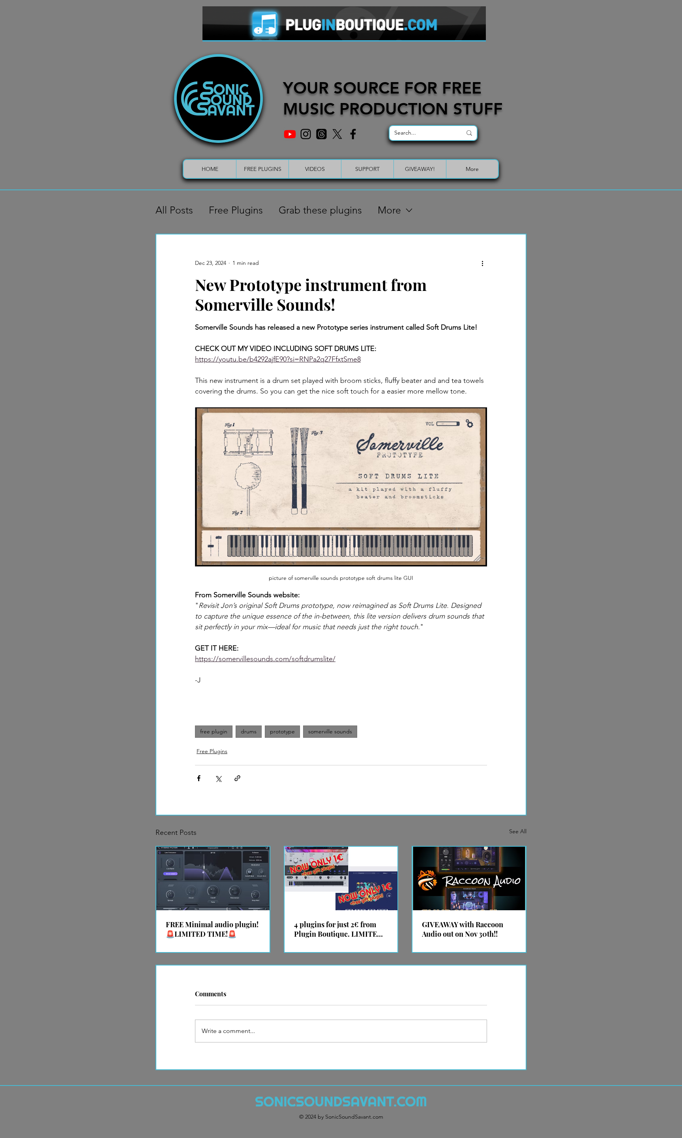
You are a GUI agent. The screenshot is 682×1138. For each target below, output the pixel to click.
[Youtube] (290, 134)
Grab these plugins (320, 210)
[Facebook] (353, 134)
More (389, 210)
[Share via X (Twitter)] (218, 778)
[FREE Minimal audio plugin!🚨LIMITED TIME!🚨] (213, 878)
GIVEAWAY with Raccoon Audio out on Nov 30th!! (462, 929)
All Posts (174, 210)
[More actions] (482, 263)
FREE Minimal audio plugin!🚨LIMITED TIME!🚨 (212, 929)
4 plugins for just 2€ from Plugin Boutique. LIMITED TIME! (338, 929)
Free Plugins (236, 210)
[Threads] (321, 134)
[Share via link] (237, 778)
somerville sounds (330, 731)
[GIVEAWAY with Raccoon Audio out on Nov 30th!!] (469, 878)
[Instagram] (306, 134)
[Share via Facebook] (198, 778)
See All (517, 831)
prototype (282, 731)
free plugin (213, 731)
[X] (337, 134)
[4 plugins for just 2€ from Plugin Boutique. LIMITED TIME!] (341, 878)
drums (249, 731)
